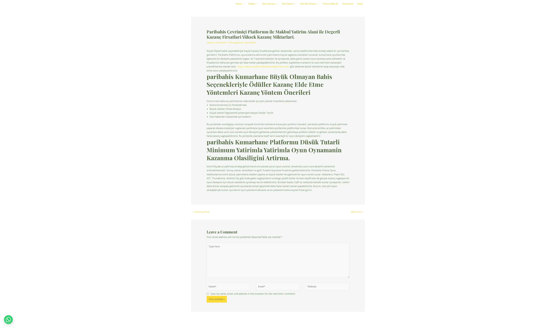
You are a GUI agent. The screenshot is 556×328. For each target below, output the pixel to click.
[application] (243, 3)
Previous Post (200, 211)
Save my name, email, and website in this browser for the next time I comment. (253, 293)
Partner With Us (330, 3)
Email (360, 3)
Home (239, 3)
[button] (8, 319)
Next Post (358, 211)
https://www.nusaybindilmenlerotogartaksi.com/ (263, 66)
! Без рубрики (235, 42)
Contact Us (347, 3)
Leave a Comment (216, 42)
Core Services (269, 3)
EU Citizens (288, 3)
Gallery (251, 3)
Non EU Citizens (308, 3)
